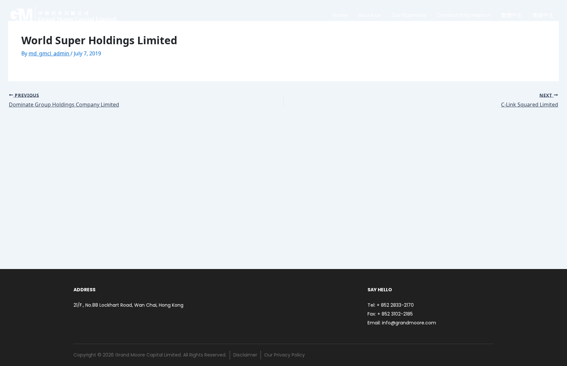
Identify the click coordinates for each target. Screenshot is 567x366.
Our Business (408, 15)
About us (369, 15)
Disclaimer (245, 355)
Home (339, 15)
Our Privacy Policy (284, 355)
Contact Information (463, 15)
